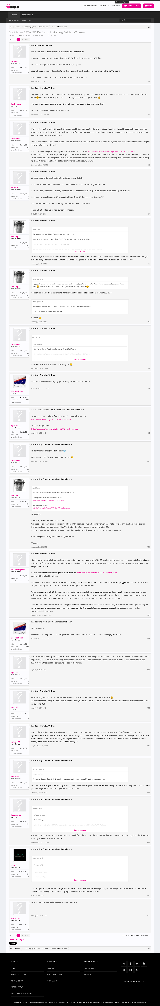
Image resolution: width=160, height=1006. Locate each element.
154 (27, 113)
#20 (148, 916)
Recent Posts (26, 20)
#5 (149, 264)
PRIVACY (87, 974)
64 (27, 147)
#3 (149, 165)
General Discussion (25, 35)
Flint (13, 865)
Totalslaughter (18, 569)
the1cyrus (15, 918)
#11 (148, 547)
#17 (148, 793)
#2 (149, 114)
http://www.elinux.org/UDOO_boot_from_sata (51, 419)
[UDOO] (12, 5)
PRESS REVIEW (17, 987)
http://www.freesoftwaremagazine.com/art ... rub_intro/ (112, 151)
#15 (148, 708)
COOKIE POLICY (90, 968)
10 (27, 434)
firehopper (16, 104)
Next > (27, 39)
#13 (148, 639)
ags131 (14, 425)
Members (26, 14)
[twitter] (137, 964)
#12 (148, 615)
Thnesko (15, 776)
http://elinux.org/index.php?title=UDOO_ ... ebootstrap (54, 429)
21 (27, 874)
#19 (148, 896)
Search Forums (13, 20)
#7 (149, 369)
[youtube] (144, 964)
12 (27, 751)
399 (27, 400)
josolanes (15, 138)
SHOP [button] (149, 6)
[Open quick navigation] (149, 26)
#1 (149, 81)
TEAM (13, 968)
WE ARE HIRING (17, 981)
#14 (148, 670)
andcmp (14, 236)
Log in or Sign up (122, 2)
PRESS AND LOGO (18, 974)
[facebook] (131, 964)
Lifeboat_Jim (17, 391)
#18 (148, 843)
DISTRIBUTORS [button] (132, 6)
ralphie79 (15, 742)
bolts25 (43, 35)
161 (27, 245)
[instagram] (131, 970)
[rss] (124, 964)
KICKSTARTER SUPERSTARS (22, 993)
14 (27, 927)
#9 (149, 433)
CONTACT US (52, 981)
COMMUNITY (105, 6)
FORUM (50, 968)
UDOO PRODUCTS (90, 6)
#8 (149, 389)
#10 (148, 461)
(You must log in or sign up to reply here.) (136, 935)
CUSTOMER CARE (54, 974)
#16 (148, 746)
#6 (149, 322)
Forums (14, 14)
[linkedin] (124, 970)
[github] (137, 970)
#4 (149, 214)
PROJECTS (116, 6)
